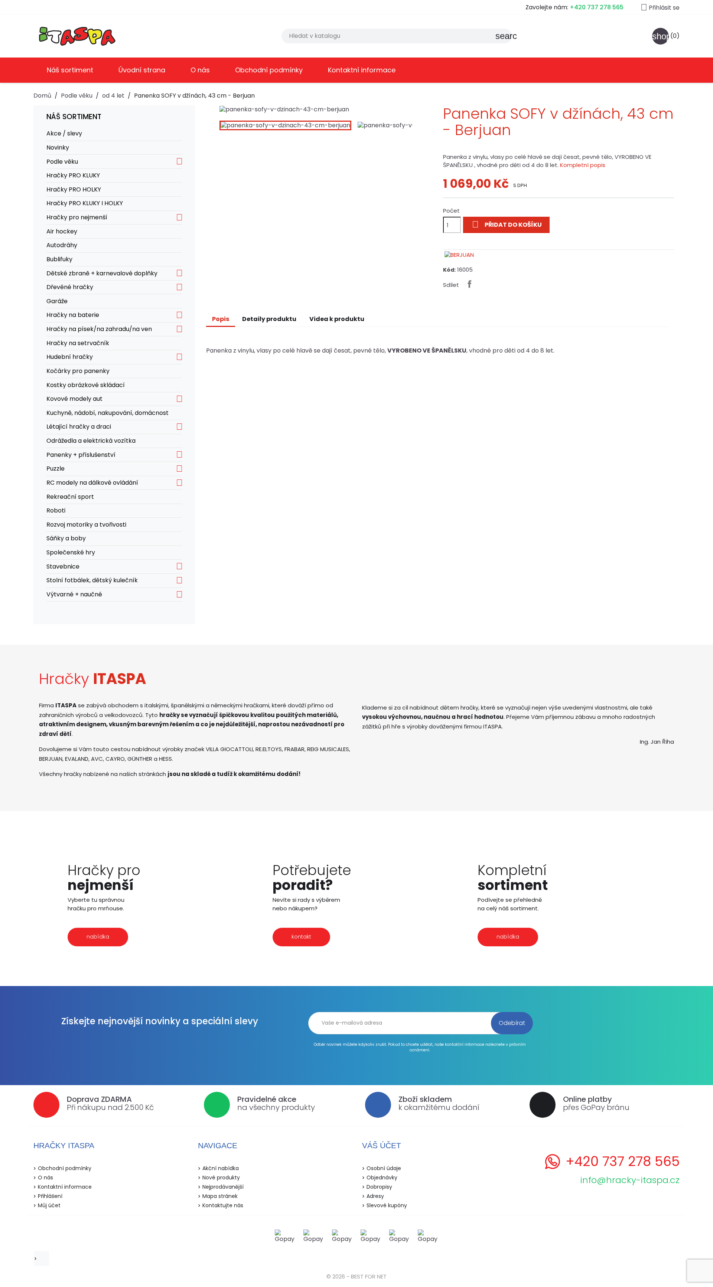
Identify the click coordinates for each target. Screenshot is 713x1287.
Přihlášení (50, 1196)
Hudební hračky (69, 357)
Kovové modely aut (74, 398)
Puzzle (55, 468)
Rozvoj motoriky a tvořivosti (86, 524)
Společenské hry (70, 552)
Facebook (44, 1258)
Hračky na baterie (72, 315)
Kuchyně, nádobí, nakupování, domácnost (107, 413)
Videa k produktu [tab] (336, 319)
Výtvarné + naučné (74, 594)
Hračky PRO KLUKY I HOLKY (84, 203)
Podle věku (62, 161)
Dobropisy (379, 1187)
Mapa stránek (220, 1196)
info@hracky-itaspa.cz (630, 1180)
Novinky (57, 147)
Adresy (375, 1196)
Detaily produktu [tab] (269, 319)
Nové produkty (221, 1177)
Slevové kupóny (387, 1205)
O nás (200, 70)
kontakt (301, 936)
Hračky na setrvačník (77, 343)
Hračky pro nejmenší (76, 217)
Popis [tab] (220, 319)
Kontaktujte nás (222, 1205)
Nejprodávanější (223, 1187)
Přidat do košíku (507, 224)
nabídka (98, 936)
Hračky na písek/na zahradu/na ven (99, 329)
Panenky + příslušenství (80, 455)
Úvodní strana (141, 70)
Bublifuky (59, 259)
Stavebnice (62, 566)
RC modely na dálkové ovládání (92, 482)
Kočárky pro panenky (78, 371)
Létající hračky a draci (78, 426)
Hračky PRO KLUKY (73, 175)
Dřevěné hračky (69, 287)
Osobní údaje (384, 1168)
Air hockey (61, 231)
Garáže (57, 301)
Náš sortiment (70, 70)
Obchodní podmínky (269, 70)
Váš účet (381, 1145)
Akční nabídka (220, 1168)
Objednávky (382, 1177)
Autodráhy (61, 245)
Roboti (55, 510)
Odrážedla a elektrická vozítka (91, 440)
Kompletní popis (582, 165)
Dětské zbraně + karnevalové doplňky (101, 273)
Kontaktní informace (361, 70)
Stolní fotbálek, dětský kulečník (92, 580)
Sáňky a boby (66, 538)
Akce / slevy (64, 133)
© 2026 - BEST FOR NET (356, 1276)
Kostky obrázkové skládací (85, 385)
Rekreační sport (70, 496)
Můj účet (49, 1205)
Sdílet (469, 283)
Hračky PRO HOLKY (73, 189)
